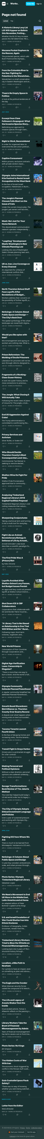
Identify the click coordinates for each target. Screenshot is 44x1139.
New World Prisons (11, 646)
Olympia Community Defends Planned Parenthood (16, 687)
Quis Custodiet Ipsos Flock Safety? (15, 1081)
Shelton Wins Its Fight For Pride (14, 476)
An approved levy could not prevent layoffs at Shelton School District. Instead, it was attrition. (16, 590)
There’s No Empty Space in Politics (15, 94)
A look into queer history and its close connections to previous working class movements (15, 381)
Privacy (22, 1128)
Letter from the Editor (12, 1105)
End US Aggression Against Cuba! (15, 416)
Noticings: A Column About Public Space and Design (15, 858)
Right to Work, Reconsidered (16, 141)
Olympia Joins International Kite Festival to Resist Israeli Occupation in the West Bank (16, 178)
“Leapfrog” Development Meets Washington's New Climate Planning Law (14, 244)
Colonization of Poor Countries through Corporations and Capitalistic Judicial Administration (15, 650)
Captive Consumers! (12, 158)
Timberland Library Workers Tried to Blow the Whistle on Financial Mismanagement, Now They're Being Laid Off (16, 943)
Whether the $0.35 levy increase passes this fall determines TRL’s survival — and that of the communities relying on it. (15, 37)
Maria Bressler (8, 1109)
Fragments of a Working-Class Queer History (14, 376)
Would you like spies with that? (14, 336)
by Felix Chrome (8, 564)
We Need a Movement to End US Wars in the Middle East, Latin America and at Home (16, 897)
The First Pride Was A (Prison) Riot (12, 559)
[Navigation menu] (5, 3)
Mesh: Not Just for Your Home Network (13, 222)
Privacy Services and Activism (12, 436)
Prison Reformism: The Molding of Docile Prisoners (15, 356)
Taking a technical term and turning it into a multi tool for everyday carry (16, 522)
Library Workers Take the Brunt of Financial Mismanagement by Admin (15, 1026)
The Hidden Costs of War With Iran (14, 1062)
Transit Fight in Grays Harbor (16, 749)
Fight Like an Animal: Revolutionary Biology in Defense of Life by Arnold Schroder (14, 538)
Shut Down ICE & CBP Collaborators (12, 604)
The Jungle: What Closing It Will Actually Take (15, 396)
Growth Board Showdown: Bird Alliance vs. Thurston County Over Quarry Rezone (15, 709)
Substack (12, 1136)
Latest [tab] (5, 21)
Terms (28, 1128)
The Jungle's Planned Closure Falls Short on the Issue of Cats (14, 201)
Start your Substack (17, 1132)
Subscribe (30, 4)
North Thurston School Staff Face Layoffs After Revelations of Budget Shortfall (16, 292)
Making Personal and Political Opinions (12, 767)
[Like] (3, 152)
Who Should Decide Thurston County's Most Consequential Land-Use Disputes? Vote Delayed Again (14, 455)
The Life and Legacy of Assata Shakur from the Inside (13, 1003)
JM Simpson (6, 1049)
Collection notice (36, 1128)
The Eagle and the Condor (14, 983)
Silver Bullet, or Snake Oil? (12, 440)
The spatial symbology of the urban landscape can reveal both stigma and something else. (16, 321)
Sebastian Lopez (8, 883)
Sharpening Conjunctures (14, 518)
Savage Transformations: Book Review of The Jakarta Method (15, 789)
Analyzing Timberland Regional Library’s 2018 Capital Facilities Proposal (15, 498)
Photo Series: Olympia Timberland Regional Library (16, 878)
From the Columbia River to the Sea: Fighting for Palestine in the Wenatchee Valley (15, 73)
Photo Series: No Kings (13, 1046)
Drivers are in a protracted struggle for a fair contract (16, 753)
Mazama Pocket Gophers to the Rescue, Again (15, 51)
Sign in (39, 4)
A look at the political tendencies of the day (16, 100)
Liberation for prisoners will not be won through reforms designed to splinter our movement (16, 361)
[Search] (39, 21)
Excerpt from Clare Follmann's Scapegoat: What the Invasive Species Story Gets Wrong (16, 121)
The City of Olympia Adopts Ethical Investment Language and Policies (16, 812)
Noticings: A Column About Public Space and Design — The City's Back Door (15, 315)
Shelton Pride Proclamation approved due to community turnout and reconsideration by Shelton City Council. (14, 482)
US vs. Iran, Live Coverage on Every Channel (16, 265)
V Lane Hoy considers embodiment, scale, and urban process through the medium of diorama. (16, 864)
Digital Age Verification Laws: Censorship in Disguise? (13, 666)
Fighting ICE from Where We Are (16, 838)
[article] (22, 36)
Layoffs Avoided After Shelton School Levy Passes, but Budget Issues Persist (16, 583)
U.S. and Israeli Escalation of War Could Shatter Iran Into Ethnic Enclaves (15, 920)
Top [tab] (11, 21)
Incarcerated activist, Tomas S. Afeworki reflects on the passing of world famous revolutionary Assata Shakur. (16, 1010)
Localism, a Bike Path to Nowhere (13, 964)
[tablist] (8, 21)
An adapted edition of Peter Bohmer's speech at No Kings (14, 904)
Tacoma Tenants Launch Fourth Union (14, 730)
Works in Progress (14, 41)
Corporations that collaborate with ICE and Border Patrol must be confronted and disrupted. (16, 610)
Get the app (31, 1132)
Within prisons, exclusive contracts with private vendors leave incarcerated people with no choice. (16, 162)
